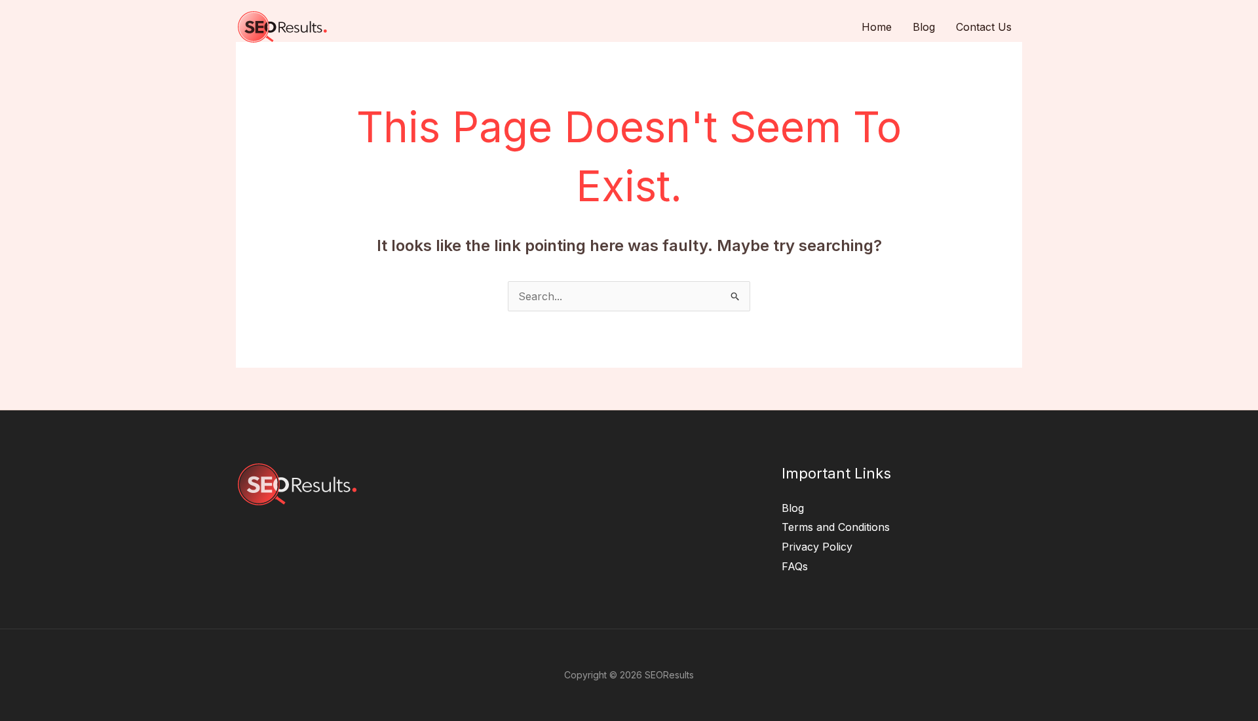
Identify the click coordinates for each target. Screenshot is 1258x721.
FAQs (795, 566)
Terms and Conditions (836, 527)
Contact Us (984, 26)
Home (877, 26)
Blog (924, 26)
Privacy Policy (817, 546)
